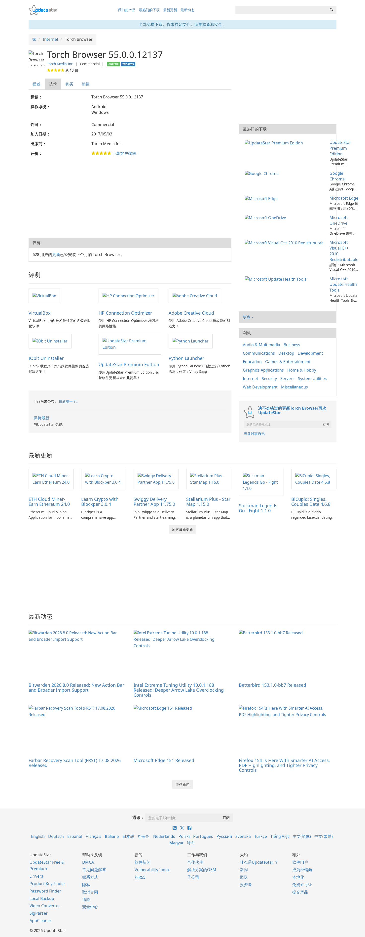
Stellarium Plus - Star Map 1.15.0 (208, 501)
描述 (36, 84)
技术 (53, 84)
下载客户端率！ (126, 153)
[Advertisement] (130, 198)
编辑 (86, 84)
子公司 (193, 877)
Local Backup (42, 898)
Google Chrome (337, 176)
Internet (250, 378)
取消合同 (90, 892)
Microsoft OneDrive (338, 220)
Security (269, 378)
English (38, 836)
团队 (244, 877)
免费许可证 (302, 884)
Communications (259, 353)
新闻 (244, 869)
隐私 (86, 884)
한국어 (144, 836)
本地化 (298, 877)
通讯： (138, 817)
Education (252, 361)
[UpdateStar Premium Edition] (130, 344)
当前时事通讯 (254, 433)
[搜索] (331, 10)
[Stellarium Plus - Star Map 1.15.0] (208, 478)
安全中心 (90, 906)
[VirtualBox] (44, 295)
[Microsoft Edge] (262, 198)
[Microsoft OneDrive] (266, 217)
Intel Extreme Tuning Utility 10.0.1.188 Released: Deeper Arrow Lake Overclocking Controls (179, 690)
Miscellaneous (294, 387)
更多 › (248, 317)
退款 (86, 899)
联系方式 (90, 877)
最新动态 (187, 9)
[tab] (37, 84)
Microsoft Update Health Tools (343, 284)
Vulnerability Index (152, 869)
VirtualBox (40, 313)
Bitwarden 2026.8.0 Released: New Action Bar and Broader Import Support (76, 687)
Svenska (243, 836)
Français (93, 836)
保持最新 (41, 418)
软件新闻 (142, 862)
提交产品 (300, 892)
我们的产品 (126, 9)
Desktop (286, 353)
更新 (56, 254)
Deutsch (56, 836)
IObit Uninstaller (46, 358)
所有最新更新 (182, 529)
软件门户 (300, 862)
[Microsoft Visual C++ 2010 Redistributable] (285, 242)
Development (310, 353)
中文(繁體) (323, 836)
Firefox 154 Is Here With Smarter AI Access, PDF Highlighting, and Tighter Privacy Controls (284, 765)
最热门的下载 (149, 9)
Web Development (260, 387)
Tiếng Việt (279, 836)
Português (203, 836)
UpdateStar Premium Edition (129, 364)
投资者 (246, 884)
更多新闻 (182, 784)
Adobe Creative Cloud (191, 313)
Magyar (176, 843)
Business (292, 344)
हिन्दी (190, 843)
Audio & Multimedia (261, 344)
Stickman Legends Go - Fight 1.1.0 (258, 508)
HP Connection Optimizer (125, 313)
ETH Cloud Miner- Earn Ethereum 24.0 (49, 501)
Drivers (36, 876)
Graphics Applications (263, 370)
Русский (224, 836)
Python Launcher (186, 358)
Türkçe (260, 836)
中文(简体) (301, 836)
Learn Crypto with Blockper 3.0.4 (99, 501)
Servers (287, 378)
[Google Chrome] (263, 173)
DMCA (88, 862)
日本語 (128, 836)
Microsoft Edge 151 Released (164, 760)
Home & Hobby (301, 370)
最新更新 (170, 9)
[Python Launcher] (191, 340)
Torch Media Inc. (60, 63)
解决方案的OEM (201, 869)
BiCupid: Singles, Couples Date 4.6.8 (310, 501)
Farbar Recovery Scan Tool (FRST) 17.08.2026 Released (75, 762)
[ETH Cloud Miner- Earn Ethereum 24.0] (51, 478)
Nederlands (164, 836)
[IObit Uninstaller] (50, 340)
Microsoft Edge (343, 198)
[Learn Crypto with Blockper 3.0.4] (103, 478)
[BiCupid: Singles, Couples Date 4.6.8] (313, 478)
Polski (184, 836)
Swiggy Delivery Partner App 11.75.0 (154, 501)
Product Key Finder (47, 883)
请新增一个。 (69, 401)
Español (74, 836)
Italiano (112, 836)
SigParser (39, 913)
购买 (69, 84)
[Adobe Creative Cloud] (195, 295)
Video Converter (45, 905)
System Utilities (312, 378)
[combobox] (281, 10)
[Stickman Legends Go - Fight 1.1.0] (261, 482)
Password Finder (45, 891)
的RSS (140, 877)
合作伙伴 (195, 862)
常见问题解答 (94, 869)
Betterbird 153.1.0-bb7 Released (272, 685)
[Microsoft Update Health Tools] (276, 279)
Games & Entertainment (288, 361)
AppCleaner (40, 920)
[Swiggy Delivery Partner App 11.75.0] (156, 478)
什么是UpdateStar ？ (259, 862)
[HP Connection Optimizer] (128, 295)
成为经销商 (302, 869)
